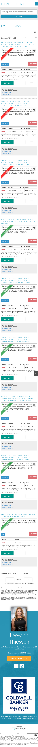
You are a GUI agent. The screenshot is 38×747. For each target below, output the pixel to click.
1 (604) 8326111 (7, 92)
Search (19, 17)
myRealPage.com (19, 728)
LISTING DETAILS (7, 83)
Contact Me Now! (19, 658)
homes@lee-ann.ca (7, 94)
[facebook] (16, 666)
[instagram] (22, 666)
